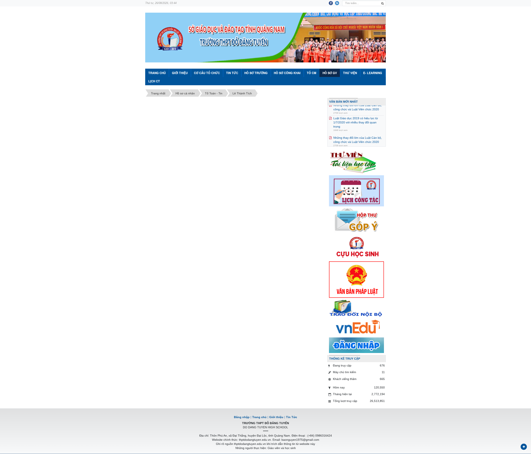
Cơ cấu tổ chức (207, 73)
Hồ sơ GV (330, 73)
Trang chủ (259, 417)
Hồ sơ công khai (287, 73)
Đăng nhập (242, 417)
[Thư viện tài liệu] (356, 161)
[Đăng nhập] (356, 345)
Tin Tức (232, 73)
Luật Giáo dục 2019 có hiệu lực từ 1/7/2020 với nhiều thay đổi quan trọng (355, 116)
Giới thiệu (180, 73)
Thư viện (350, 73)
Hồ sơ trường (256, 73)
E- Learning (372, 73)
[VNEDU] (356, 327)
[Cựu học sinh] (356, 246)
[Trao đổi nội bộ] (356, 308)
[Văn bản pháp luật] (356, 279)
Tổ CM (311, 73)
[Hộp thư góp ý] (356, 220)
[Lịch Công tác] (356, 190)
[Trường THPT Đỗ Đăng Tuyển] (170, 39)
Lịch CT (154, 81)
